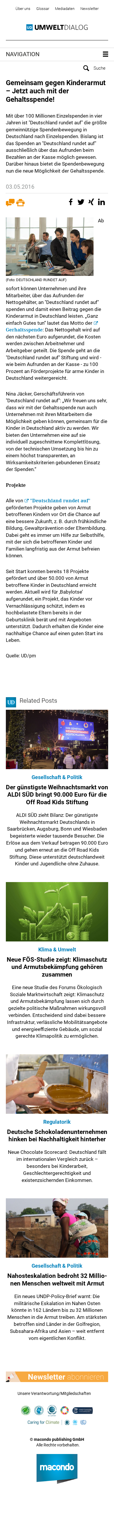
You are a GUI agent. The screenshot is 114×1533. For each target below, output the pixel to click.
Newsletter (89, 8)
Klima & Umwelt (57, 949)
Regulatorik (57, 1122)
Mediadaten (65, 8)
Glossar (42, 8)
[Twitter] (81, 205)
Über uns (22, 8)
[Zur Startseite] (57, 27)
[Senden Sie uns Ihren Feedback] (10, 205)
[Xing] (92, 205)
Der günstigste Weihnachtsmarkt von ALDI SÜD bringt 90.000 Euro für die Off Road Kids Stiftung (57, 794)
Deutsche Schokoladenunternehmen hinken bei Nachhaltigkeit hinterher (57, 1135)
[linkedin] (102, 205)
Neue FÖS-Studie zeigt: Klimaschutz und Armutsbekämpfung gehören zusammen (57, 967)
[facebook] (71, 205)
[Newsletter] (57, 1377)
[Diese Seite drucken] (20, 205)
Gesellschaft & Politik (57, 777)
